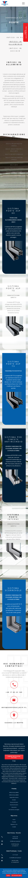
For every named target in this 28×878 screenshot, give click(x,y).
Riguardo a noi (14, 824)
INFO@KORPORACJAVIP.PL (14, 707)
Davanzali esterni (14, 804)
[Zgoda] (26, 873)
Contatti (14, 826)
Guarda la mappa (14, 723)
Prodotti (14, 822)
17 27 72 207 (15, 854)
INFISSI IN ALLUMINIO (15, 43)
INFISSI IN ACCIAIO (15, 49)
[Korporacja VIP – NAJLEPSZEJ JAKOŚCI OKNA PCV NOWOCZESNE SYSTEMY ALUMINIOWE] (4, 3)
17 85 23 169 (15, 836)
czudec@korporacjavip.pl (15, 857)
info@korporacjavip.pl (15, 841)
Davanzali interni (14, 802)
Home (14, 819)
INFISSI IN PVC (15, 37)
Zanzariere (14, 807)
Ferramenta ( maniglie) (14, 809)
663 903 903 (15, 838)
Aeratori (14, 799)
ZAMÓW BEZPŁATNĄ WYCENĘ (14, 757)
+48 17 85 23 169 (14, 692)
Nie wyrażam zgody (16, 875)
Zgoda (8, 875)
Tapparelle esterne (14, 797)
